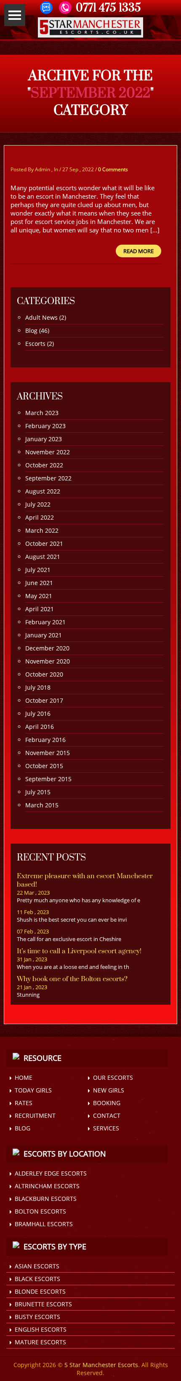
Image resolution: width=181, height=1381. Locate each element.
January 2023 (43, 439)
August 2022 (42, 491)
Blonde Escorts (40, 1291)
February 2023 (45, 426)
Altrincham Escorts (47, 1186)
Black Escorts (37, 1279)
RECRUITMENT (35, 1115)
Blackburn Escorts (46, 1199)
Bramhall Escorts (44, 1224)
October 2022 (44, 465)
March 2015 (42, 805)
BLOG (22, 1128)
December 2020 (47, 648)
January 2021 (43, 635)
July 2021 (38, 570)
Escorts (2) (39, 344)
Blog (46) (37, 330)
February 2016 (45, 740)
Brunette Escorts (43, 1304)
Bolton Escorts (40, 1211)
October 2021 (44, 543)
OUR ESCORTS (113, 1078)
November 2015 (47, 753)
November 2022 (47, 452)
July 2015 (38, 792)
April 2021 (39, 609)
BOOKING (106, 1103)
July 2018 (38, 687)
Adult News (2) (45, 317)
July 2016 (38, 713)
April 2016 (39, 727)
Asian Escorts (37, 1266)
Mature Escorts (40, 1342)
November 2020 (47, 661)
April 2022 (39, 517)
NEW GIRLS (108, 1090)
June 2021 (39, 583)
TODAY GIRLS (33, 1090)
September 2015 (48, 779)
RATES (23, 1103)
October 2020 (44, 674)
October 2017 (44, 700)
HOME (23, 1078)
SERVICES (106, 1128)
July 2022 (38, 504)
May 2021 (38, 596)
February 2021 (45, 622)
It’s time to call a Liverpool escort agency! (79, 951)
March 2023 (42, 413)
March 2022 (42, 530)
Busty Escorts (37, 1317)
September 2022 (48, 478)
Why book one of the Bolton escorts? (72, 979)
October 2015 (44, 766)
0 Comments (113, 169)
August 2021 (42, 557)
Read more (138, 251)
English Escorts (41, 1329)
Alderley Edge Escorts (51, 1173)
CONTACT (106, 1115)
